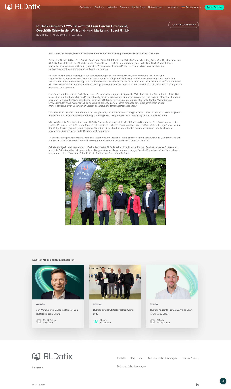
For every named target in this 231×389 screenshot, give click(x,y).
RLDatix (44, 35)
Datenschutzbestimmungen (162, 358)
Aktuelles (77, 35)
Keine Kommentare (186, 24)
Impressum (37, 367)
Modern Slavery (190, 358)
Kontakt (121, 358)
